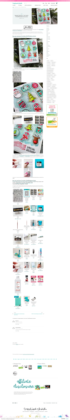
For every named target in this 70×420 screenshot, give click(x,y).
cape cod (47, 30)
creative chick (48, 36)
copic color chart (53, 62)
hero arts (48, 78)
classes (47, 34)
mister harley (48, 45)
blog (46, 3)
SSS (18, 204)
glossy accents (48, 76)
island (47, 42)
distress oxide (53, 65)
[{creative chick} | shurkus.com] (17, 3)
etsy (47, 40)
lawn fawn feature (49, 84)
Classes (14, 5)
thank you (48, 99)
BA (26, 229)
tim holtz (52, 99)
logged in (17, 344)
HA (20, 218)
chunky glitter (48, 62)
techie (47, 50)
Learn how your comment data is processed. (28, 354)
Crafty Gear (45, 5)
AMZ (18, 294)
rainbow (53, 89)
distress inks (48, 65)
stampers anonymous (49, 97)
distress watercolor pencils (50, 70)
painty (47, 47)
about (49, 3)
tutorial (47, 53)
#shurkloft (47, 28)
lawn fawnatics (48, 81)
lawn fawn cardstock (49, 83)
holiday (51, 78)
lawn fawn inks (48, 86)
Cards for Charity (54, 5)
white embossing (49, 102)
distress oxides (48, 67)
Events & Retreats (28, 5)
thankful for (47, 51)
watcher (47, 56)
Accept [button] (67, 418)
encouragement (48, 73)
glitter (55, 75)
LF (27, 202)
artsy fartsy (47, 29)
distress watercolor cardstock (50, 68)
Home (13, 7)
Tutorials (20, 5)
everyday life (48, 41)
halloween (53, 76)
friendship (53, 73)
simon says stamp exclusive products (51, 94)
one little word (48, 46)
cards (47, 31)
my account (53, 3)
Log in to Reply (17, 324)
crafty (47, 35)
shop (43, 3)
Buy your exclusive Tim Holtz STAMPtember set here (24, 180)
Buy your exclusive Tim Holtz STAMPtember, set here (24, 36)
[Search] (24, 3)
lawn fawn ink (54, 84)
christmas (52, 60)
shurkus (40, 199)
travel (47, 52)
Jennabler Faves (38, 5)
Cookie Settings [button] (63, 418)
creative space (48, 39)
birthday (48, 60)
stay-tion (55, 97)
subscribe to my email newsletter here (24, 182)
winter (53, 102)
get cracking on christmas (50, 75)
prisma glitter (48, 89)
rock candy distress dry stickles (50, 91)
